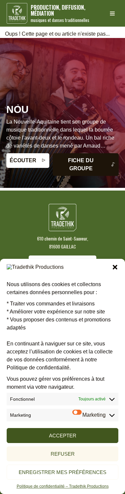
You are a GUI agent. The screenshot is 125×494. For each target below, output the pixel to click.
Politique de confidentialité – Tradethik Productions (63, 486)
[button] (115, 267)
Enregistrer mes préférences (62, 472)
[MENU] (112, 13)
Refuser (63, 454)
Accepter (62, 435)
